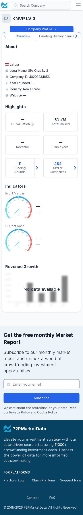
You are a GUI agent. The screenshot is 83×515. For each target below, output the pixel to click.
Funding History (51, 36)
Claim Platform (43, 480)
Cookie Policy (47, 412)
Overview (23, 36)
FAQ (52, 498)
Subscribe (41, 398)
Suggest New (70, 480)
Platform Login (15, 480)
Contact (33, 498)
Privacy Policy (19, 412)
